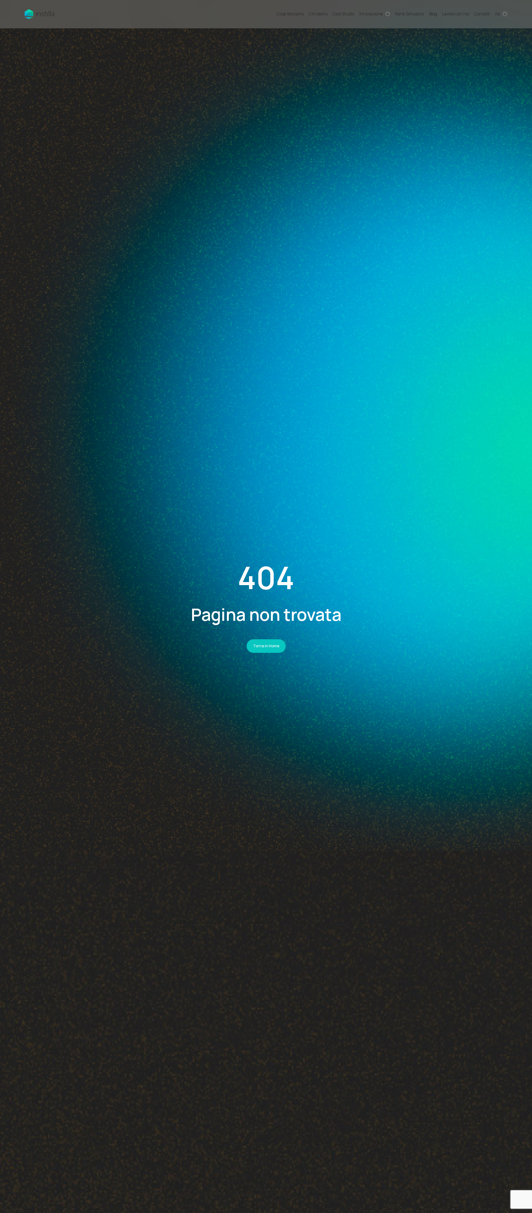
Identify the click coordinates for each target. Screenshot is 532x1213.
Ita (497, 14)
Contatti (482, 14)
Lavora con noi (455, 14)
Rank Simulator (409, 14)
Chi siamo (318, 14)
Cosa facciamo (290, 14)
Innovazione (371, 14)
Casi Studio (343, 14)
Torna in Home (266, 646)
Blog (433, 14)
